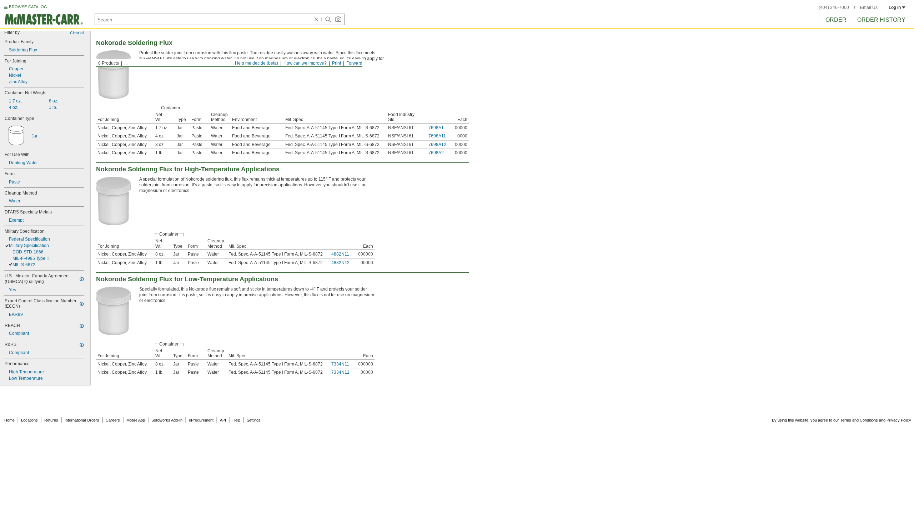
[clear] (316, 19)
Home (9, 420)
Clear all (77, 33)
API (223, 420)
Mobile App (135, 420)
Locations (29, 420)
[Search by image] (338, 19)
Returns (51, 420)
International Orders (82, 420)
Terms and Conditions (859, 420)
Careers (113, 420)
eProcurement (201, 420)
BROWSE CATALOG (28, 7)
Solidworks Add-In (166, 420)
